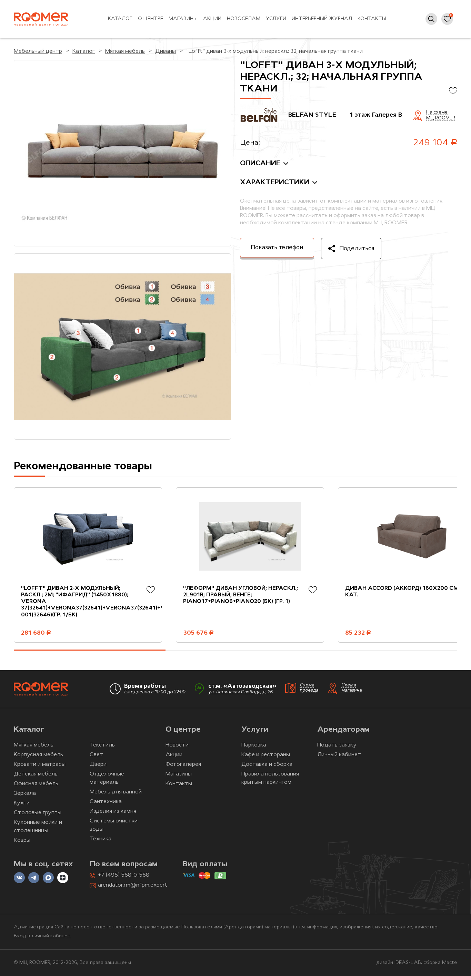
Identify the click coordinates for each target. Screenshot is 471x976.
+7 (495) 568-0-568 (123, 875)
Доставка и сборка (266, 764)
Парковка (253, 745)
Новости (177, 745)
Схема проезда (309, 688)
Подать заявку (337, 745)
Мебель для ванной (116, 792)
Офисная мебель (36, 784)
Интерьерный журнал (322, 18)
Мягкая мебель (33, 745)
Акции (212, 18)
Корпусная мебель (38, 755)
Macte (449, 962)
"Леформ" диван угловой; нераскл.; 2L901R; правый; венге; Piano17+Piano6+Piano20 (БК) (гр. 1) (240, 595)
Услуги (276, 18)
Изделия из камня (113, 811)
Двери (98, 764)
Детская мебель (36, 774)
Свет (96, 755)
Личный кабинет (339, 755)
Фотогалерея (183, 764)
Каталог (120, 18)
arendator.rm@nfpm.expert (132, 885)
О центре (150, 18)
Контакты (372, 18)
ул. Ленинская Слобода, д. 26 (240, 692)
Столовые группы (37, 813)
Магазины (183, 18)
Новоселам (243, 18)
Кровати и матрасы (40, 764)
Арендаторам (343, 730)
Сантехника (106, 801)
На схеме (437, 112)
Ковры (22, 840)
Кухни (22, 803)
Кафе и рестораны (265, 755)
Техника (100, 839)
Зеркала (25, 793)
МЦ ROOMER (440, 118)
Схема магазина (351, 688)
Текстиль (102, 745)
